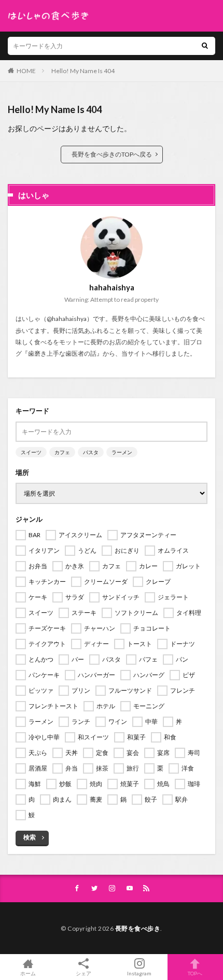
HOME (26, 71)
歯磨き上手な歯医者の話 (62, 353)
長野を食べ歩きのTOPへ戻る (112, 154)
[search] (204, 46)
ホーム (28, 973)
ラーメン (122, 452)
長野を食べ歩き (138, 928)
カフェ (62, 452)
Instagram (139, 973)
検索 (29, 837)
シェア (83, 973)
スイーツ (31, 452)
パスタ (91, 452)
